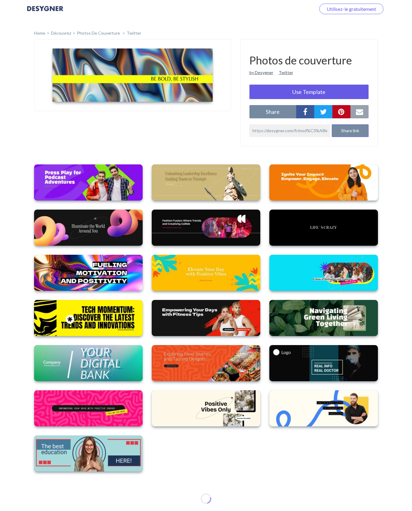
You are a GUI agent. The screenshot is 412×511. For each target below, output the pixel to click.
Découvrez (61, 33)
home (39, 33)
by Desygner (261, 72)
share (273, 111)
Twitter (134, 33)
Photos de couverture (99, 33)
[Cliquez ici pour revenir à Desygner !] (45, 13)
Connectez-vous (291, 8)
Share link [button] (350, 130)
